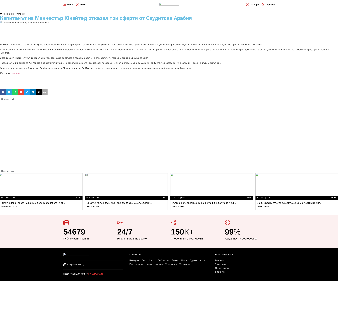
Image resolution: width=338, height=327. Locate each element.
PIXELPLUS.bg (95, 274)
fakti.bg (16, 73)
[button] (3, 92)
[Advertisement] (48, 33)
